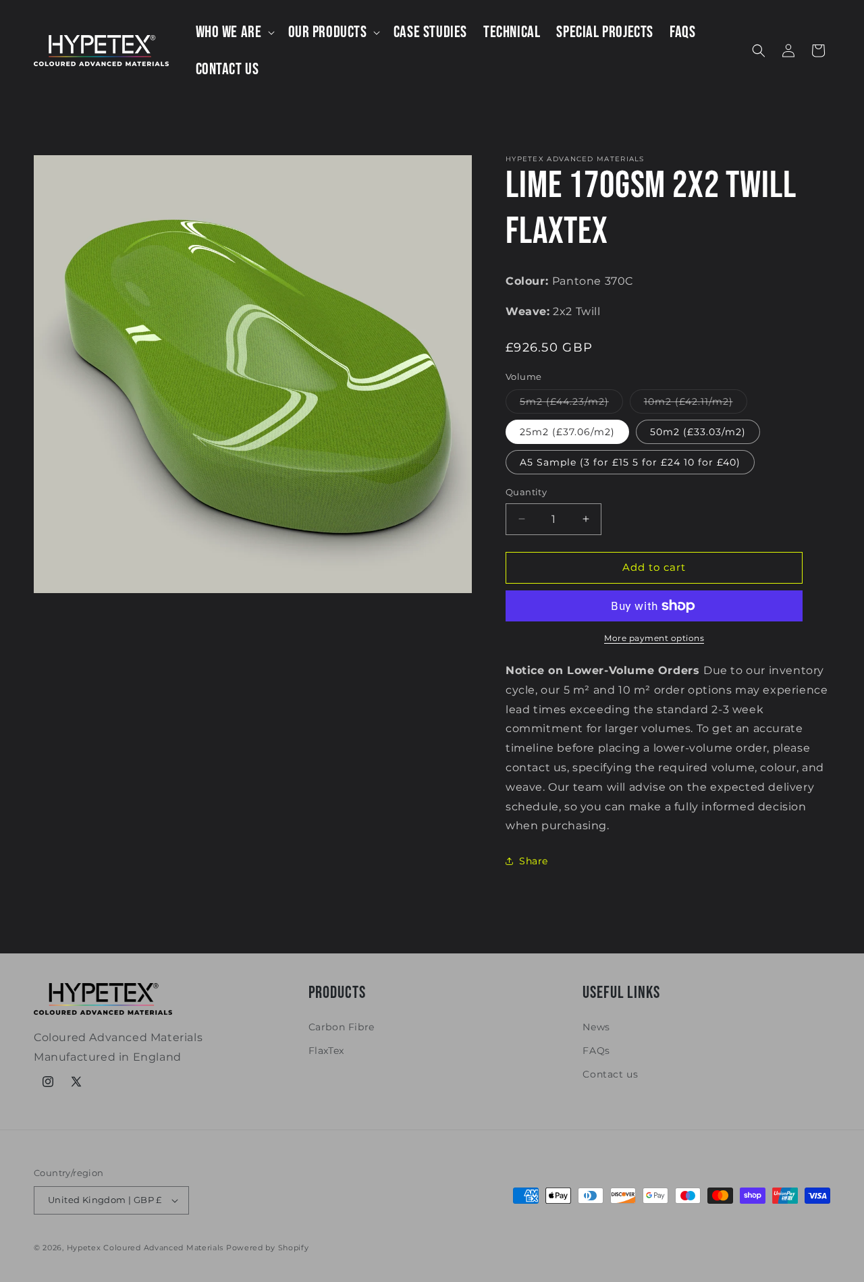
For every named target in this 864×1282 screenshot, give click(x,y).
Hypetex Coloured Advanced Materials (145, 1247)
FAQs (596, 1050)
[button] (234, 32)
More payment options (654, 638)
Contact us (610, 1074)
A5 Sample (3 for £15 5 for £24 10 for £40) (630, 462)
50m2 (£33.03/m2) (698, 432)
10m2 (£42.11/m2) (695, 404)
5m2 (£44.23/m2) (571, 404)
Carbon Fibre (341, 1027)
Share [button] (533, 861)
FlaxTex (326, 1050)
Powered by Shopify (267, 1247)
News (596, 1027)
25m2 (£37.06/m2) (567, 432)
